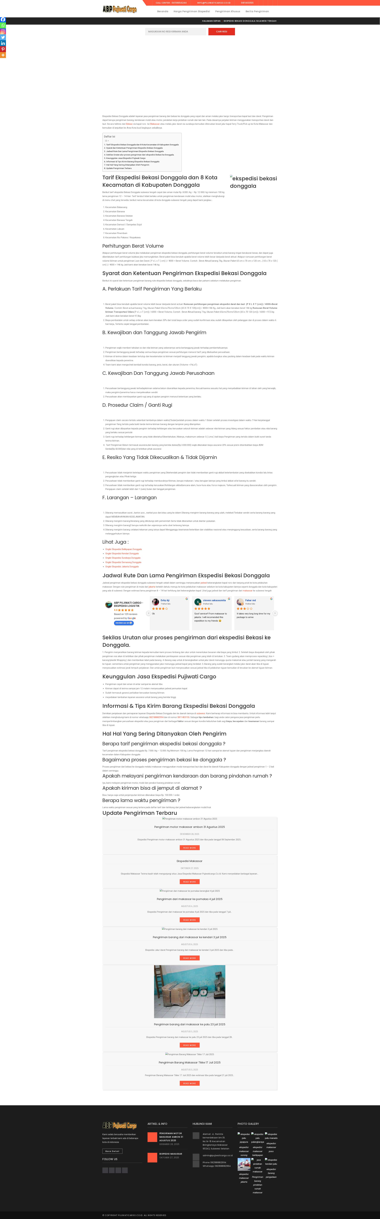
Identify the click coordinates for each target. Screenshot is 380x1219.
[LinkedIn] (275, 3)
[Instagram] (3, 31)
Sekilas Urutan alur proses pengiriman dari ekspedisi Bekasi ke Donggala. (140, 154)
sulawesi (201, 713)
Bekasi (129, 124)
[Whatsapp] (3, 25)
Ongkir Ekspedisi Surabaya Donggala (122, 558)
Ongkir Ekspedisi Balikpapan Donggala (123, 549)
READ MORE (189, 848)
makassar (247, 590)
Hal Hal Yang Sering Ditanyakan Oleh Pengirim (127, 165)
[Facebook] (260, 3)
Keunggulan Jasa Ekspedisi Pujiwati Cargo (125, 158)
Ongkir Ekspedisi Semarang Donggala (123, 562)
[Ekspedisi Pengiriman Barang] (119, 9)
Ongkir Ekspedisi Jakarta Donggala (122, 566)
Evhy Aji (165, 600)
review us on (122, 622)
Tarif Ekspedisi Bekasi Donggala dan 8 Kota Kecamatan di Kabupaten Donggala (142, 144)
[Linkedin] (3, 43)
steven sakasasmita (214, 600)
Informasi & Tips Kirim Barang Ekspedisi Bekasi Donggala (132, 161)
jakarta (152, 586)
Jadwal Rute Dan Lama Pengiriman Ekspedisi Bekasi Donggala (135, 151)
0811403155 (183, 717)
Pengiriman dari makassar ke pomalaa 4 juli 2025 (190, 899)
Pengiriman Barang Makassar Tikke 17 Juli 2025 (190, 1062)
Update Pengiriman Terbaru (119, 168)
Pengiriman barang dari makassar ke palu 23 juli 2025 (189, 1024)
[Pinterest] (3, 49)
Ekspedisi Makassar (189, 861)
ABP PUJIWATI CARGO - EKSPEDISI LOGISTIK (128, 604)
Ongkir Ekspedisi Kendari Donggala (122, 553)
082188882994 (156, 717)
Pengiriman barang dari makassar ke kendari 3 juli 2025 (190, 937)
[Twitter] (265, 3)
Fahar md (250, 600)
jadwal (204, 582)
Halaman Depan (211, 20)
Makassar (155, 124)
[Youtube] (270, 3)
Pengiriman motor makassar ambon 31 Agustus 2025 (189, 827)
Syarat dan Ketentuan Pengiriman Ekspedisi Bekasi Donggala (134, 148)
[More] (3, 55)
